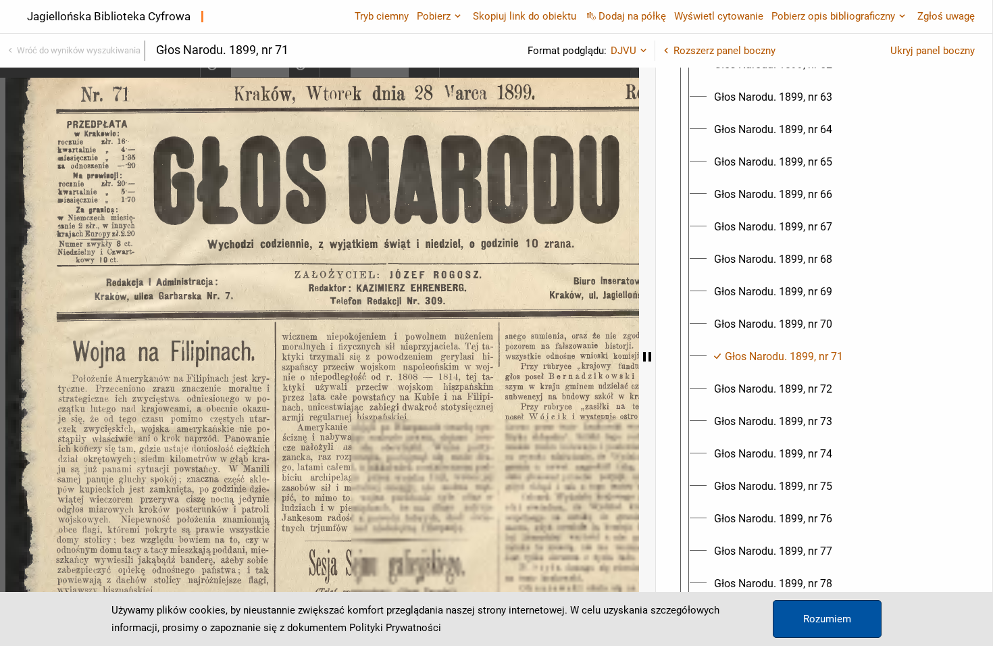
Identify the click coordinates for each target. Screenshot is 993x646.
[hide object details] (647, 357)
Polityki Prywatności (395, 628)
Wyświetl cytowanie (718, 16)
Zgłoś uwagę (946, 16)
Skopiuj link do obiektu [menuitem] (524, 16)
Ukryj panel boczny (932, 51)
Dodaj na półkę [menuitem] (632, 16)
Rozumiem (827, 619)
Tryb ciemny (382, 16)
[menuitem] (773, 97)
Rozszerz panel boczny (724, 51)
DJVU (623, 51)
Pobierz (434, 16)
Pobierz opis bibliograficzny (833, 16)
